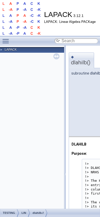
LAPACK (11, 49)
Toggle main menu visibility (6, 41)
